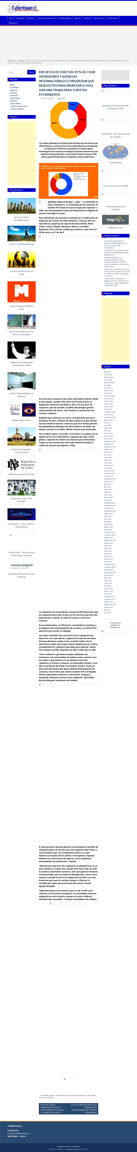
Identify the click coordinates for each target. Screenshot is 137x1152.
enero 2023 (108, 439)
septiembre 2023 (110, 417)
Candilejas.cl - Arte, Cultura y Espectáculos (21, 525)
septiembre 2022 (110, 447)
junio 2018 (107, 580)
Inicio (11, 18)
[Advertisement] (68, 43)
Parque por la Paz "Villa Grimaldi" (21, 500)
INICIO (12, 85)
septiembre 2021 (110, 479)
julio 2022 (107, 452)
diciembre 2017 (109, 596)
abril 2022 (107, 460)
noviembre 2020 (109, 506)
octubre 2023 (108, 415)
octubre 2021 (108, 476)
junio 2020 (107, 519)
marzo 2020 (108, 524)
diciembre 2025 (109, 383)
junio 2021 (107, 487)
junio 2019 (107, 548)
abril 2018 (107, 586)
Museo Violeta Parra (21, 420)
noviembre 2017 (109, 599)
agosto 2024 (108, 401)
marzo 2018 (108, 588)
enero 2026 (108, 380)
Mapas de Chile (115, 227)
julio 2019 (107, 546)
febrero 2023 (108, 436)
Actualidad (20, 18)
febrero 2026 (108, 377)
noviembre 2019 (109, 535)
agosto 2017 (108, 607)
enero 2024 (108, 409)
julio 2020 (107, 516)
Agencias (77, 18)
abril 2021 (107, 492)
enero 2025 (108, 393)
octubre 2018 (108, 570)
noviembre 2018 (109, 567)
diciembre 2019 (109, 532)
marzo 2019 (108, 556)
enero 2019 (108, 562)
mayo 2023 (108, 428)
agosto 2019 (108, 543)
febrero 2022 (108, 465)
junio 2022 (107, 455)
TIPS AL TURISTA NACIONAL (21, 244)
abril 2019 (107, 554)
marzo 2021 (108, 495)
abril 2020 (107, 522)
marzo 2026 (108, 374)
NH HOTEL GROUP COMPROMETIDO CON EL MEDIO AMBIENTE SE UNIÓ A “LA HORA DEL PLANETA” (52, 1109)
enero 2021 (108, 500)
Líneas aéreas (112, 18)
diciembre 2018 (109, 564)
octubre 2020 (108, 508)
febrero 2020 (108, 527)
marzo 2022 (108, 463)
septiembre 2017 (110, 604)
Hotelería (87, 18)
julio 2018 (107, 578)
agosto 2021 (108, 481)
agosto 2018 (108, 575)
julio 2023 (107, 423)
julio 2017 (107, 610)
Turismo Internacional (46, 18)
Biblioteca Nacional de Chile (21, 474)
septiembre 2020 (110, 511)
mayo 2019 (108, 551)
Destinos (30, 18)
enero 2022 (108, 468)
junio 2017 (107, 613)
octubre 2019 (108, 538)
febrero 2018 (108, 591)
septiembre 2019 (110, 540)
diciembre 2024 (109, 396)
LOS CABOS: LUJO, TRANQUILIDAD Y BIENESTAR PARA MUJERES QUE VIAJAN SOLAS (116, 252)
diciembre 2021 (109, 471)
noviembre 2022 (109, 441)
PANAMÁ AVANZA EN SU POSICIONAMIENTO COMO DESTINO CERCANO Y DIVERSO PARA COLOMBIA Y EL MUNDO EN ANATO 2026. (116, 262)
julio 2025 (107, 385)
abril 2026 (107, 372)
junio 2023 (107, 425)
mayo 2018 (108, 583)
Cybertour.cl (11, 61)
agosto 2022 (108, 449)
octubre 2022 (108, 444)
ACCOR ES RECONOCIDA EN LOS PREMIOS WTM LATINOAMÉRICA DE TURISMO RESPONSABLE (84, 1109)
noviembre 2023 (109, 412)
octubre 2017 (108, 602)
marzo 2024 (108, 404)
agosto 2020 (108, 514)
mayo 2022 (108, 457)
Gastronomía (99, 18)
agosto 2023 (108, 420)
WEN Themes (84, 1149)
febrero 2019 (108, 559)
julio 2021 (107, 484)
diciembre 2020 (109, 503)
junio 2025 (107, 388)
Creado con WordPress (57, 1149)
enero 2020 (108, 530)
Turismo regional (64, 18)
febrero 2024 (108, 407)
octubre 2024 (108, 399)
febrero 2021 (108, 498)
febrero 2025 (108, 391)
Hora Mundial (115, 162)
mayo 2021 (108, 489)
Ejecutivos (13, 23)
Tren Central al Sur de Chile (115, 186)
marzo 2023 (108, 433)
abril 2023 (107, 431)
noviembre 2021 (109, 473)
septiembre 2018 (110, 572)
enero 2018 (108, 594)
